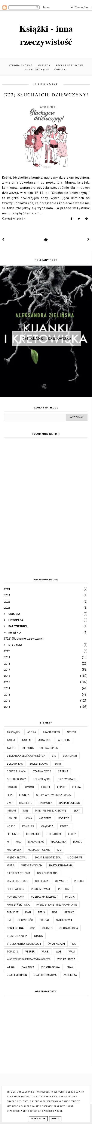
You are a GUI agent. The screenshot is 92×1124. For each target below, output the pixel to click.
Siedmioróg (25, 920)
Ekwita (45, 787)
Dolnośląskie (42, 779)
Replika (69, 912)
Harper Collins (69, 802)
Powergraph (15, 896)
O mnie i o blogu (17, 881)
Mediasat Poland (39, 849)
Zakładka (27, 967)
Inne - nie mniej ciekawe (50, 810)
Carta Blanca (16, 771)
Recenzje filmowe (70, 65)
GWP (9, 802)
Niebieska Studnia (18, 873)
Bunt (58, 763)
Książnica (47, 826)
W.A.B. (45, 951)
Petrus (78, 881)
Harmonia (45, 802)
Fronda (24, 794)
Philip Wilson (15, 889)
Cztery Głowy (16, 779)
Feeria (76, 787)
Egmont (29, 787)
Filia (9, 794)
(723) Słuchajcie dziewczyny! (46, 94)
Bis (54, 755)
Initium (11, 810)
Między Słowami (17, 857)
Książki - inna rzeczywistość (46, 35)
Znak (70, 967)
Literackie (33, 834)
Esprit (61, 787)
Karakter (45, 818)
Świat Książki (56, 943)
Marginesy (14, 849)
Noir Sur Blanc (47, 873)
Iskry (76, 810)
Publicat (12, 912)
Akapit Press (51, 732)
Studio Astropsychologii (24, 943)
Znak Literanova (45, 975)
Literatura (54, 834)
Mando (77, 841)
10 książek (13, 732)
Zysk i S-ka (70, 975)
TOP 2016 (12, 951)
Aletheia (64, 740)
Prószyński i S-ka (18, 904)
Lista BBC (13, 834)
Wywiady (44, 65)
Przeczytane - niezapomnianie (56, 904)
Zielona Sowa (50, 967)
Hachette (25, 802)
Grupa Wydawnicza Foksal (54, 794)
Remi (55, 912)
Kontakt (60, 69)
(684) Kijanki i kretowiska (47, 338)
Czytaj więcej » (14, 218)
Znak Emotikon (17, 975)
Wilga (11, 967)
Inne (25, 810)
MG (59, 849)
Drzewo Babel (67, 779)
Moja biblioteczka (48, 857)
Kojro (11, 826)
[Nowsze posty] (3, 239)
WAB (59, 951)
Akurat (26, 740)
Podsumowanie (41, 889)
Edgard (12, 787)
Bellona (28, 748)
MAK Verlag (36, 841)
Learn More (38, 1119)
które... (65, 826)
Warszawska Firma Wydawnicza (28, 959)
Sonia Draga (15, 928)
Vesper (30, 951)
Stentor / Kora (17, 935)
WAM (71, 951)
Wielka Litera (66, 959)
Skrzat (44, 920)
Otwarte (61, 881)
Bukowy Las (15, 763)
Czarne (63, 771)
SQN (33, 928)
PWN (28, 912)
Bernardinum (49, 748)
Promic (70, 896)
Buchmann (70, 755)
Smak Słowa (64, 920)
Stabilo (47, 928)
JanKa (28, 818)
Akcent (71, 732)
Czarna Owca (42, 771)
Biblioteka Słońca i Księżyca (26, 755)
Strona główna (20, 65)
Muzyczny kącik (37, 69)
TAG (74, 943)
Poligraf (64, 889)
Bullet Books (39, 763)
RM (9, 920)
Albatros (44, 740)
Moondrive (74, 857)
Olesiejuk (41, 881)
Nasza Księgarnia (61, 865)
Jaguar (12, 818)
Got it (55, 1119)
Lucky (72, 834)
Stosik (38, 935)
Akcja (11, 740)
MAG (18, 841)
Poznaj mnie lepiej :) (44, 896)
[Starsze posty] (88, 239)
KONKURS (28, 826)
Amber (11, 748)
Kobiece (63, 818)
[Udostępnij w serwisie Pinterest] (86, 219)
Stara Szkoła (68, 928)
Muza (10, 865)
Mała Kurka (58, 841)
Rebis (41, 912)
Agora (31, 732)
